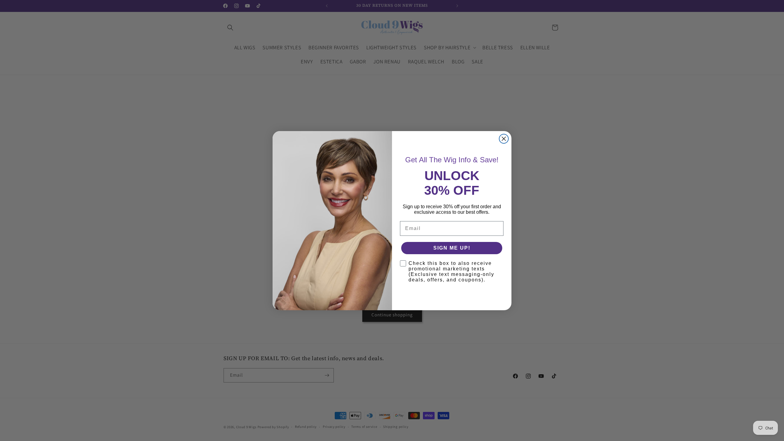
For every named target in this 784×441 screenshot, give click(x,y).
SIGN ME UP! (451, 248)
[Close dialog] (503, 138)
